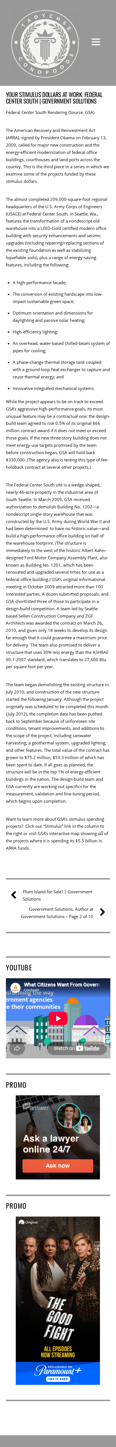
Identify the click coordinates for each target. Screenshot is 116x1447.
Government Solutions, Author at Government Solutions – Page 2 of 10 (57, 912)
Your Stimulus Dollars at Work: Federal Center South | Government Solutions (54, 97)
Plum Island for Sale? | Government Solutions (57, 895)
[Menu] (96, 41)
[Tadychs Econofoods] (45, 73)
